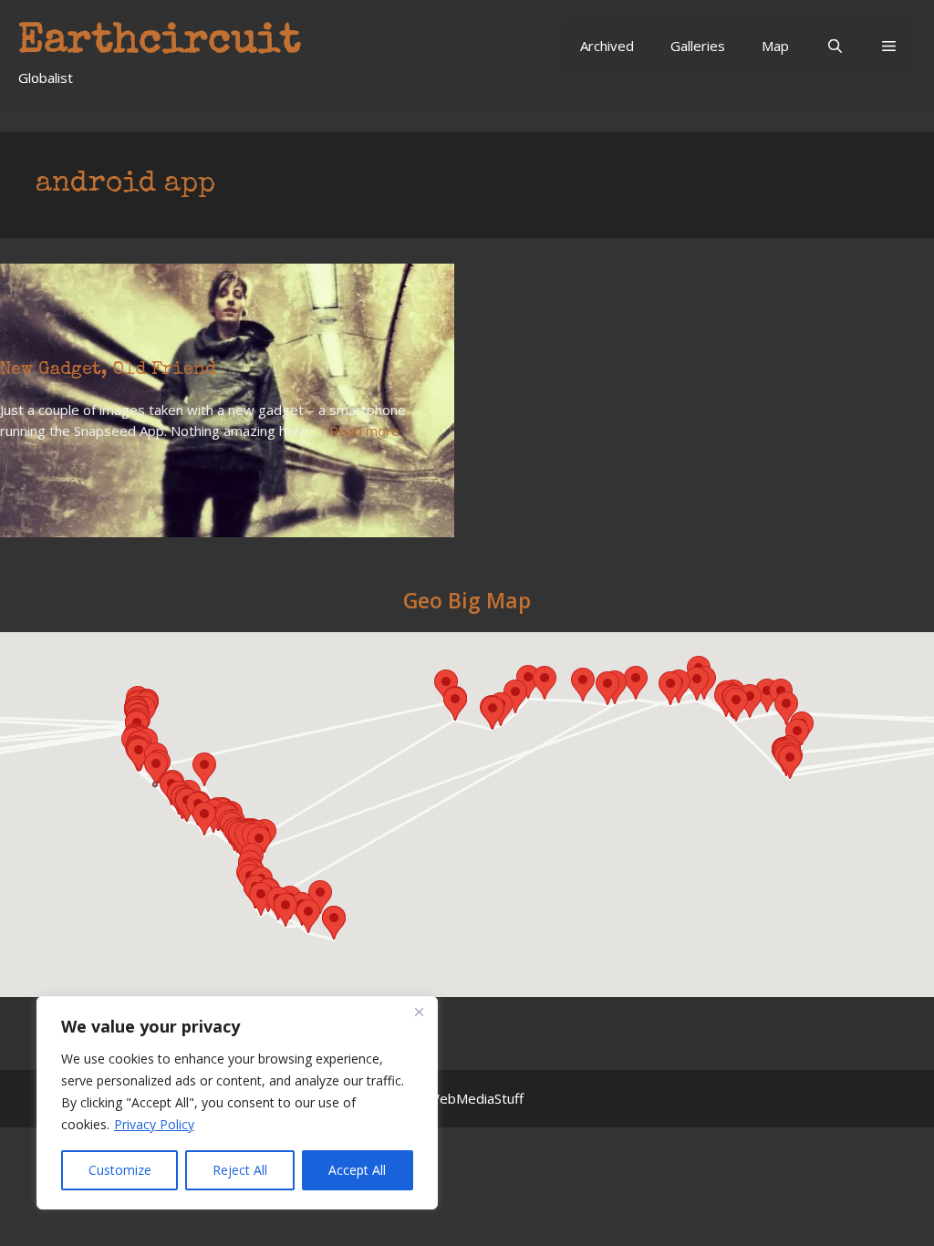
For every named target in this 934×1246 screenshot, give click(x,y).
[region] (237, 1103)
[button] (889, 45)
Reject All (240, 1170)
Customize (119, 1170)
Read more (364, 430)
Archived (607, 45)
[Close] (419, 1012)
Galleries (697, 45)
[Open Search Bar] (834, 45)
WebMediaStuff (475, 1098)
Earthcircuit (159, 42)
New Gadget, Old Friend (108, 370)
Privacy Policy (154, 1124)
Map (775, 45)
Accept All (357, 1170)
